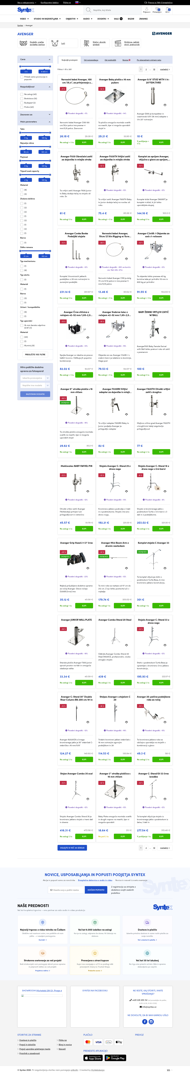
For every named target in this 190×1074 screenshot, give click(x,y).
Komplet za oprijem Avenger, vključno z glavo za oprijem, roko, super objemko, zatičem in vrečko (153, 158)
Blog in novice (65, 1044)
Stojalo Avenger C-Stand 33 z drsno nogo (153, 621)
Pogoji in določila (27, 1044)
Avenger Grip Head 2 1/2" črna (76, 542)
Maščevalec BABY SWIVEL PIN (76, 465)
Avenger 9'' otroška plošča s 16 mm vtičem (76, 390)
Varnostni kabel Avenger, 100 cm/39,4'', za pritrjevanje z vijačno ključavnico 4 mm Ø (76, 81)
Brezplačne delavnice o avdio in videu (95, 880)
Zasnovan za (26, 114)
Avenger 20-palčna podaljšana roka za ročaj (153, 698)
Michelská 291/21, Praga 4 (49, 990)
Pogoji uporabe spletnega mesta (34, 1048)
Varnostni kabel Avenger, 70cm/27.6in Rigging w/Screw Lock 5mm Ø (115, 235)
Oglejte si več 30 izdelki (72, 847)
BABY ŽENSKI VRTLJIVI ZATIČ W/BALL (153, 313)
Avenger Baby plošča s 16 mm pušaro (115, 81)
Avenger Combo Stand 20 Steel (114, 619)
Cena (22, 59)
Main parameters (28, 121)
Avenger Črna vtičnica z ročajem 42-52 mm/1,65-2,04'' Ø (76, 313)
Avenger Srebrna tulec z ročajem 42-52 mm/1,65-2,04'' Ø (115, 313)
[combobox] (35, 378)
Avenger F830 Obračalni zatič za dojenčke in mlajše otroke (76, 158)
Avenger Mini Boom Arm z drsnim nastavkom (115, 544)
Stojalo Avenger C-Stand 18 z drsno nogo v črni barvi (153, 467)
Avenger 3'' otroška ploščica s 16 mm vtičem (115, 775)
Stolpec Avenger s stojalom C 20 (115, 698)
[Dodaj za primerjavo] (87, 104)
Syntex (20, 25)
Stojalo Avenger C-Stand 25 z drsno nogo (115, 467)
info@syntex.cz (149, 1006)
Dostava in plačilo (27, 1040)
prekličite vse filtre (35, 354)
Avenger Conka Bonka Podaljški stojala (76, 235)
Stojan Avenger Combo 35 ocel (76, 773)
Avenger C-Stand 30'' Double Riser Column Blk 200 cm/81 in (76, 698)
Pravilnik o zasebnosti (29, 1053)
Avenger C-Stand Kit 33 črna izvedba (153, 775)
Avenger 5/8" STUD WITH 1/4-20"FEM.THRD (154, 81)
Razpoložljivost (27, 86)
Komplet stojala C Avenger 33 (153, 542)
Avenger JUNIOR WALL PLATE (76, 619)
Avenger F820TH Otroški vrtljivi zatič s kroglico (153, 390)
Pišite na (67, 2)
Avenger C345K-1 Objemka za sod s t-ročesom (153, 235)
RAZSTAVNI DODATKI (35, 394)
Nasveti (62, 1048)
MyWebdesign (98, 1069)
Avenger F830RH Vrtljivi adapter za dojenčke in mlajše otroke (115, 390)
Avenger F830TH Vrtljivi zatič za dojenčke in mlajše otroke (115, 158)
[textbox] (32, 378)
